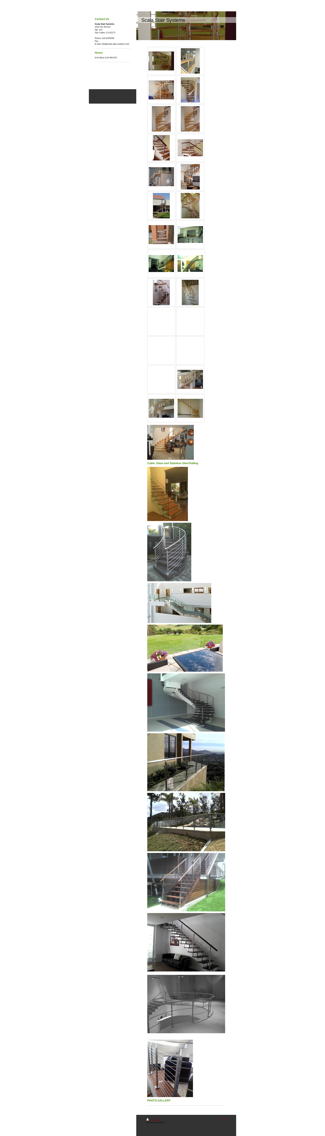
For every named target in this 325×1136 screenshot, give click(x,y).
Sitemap (158, 1120)
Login (224, 1119)
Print (151, 1120)
